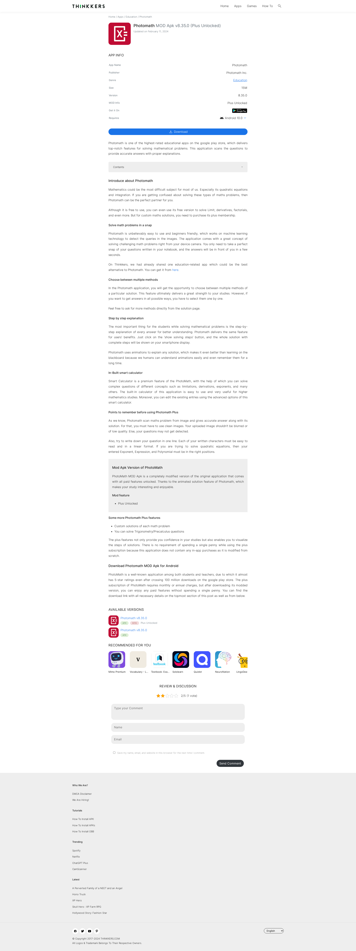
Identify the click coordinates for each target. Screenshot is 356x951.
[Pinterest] (97, 931)
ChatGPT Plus (80, 862)
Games (252, 6)
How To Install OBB (83, 831)
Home (224, 6)
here (175, 270)
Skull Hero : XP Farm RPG (86, 906)
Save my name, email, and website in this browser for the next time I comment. (161, 752)
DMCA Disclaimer (82, 793)
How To (267, 6)
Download (178, 131)
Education (131, 16)
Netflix (76, 856)
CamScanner (79, 869)
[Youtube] (90, 931)
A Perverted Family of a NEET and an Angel (97, 888)
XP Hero (77, 900)
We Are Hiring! (80, 799)
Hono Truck (79, 894)
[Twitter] (82, 931)
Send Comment (230, 763)
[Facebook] (75, 931)
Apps (237, 6)
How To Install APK (83, 819)
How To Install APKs (83, 825)
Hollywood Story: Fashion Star (89, 912)
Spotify (76, 850)
